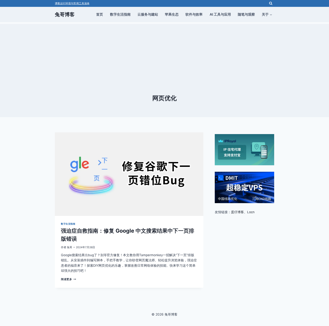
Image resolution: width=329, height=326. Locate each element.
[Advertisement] (164, 50)
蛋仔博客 (237, 212)
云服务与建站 (147, 14)
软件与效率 (194, 14)
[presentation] (129, 174)
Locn (251, 212)
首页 (99, 14)
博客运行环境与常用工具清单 (72, 3)
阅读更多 (68, 279)
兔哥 (69, 247)
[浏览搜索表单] (270, 3)
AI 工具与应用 (220, 14)
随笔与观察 (246, 14)
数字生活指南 (120, 14)
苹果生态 (172, 14)
